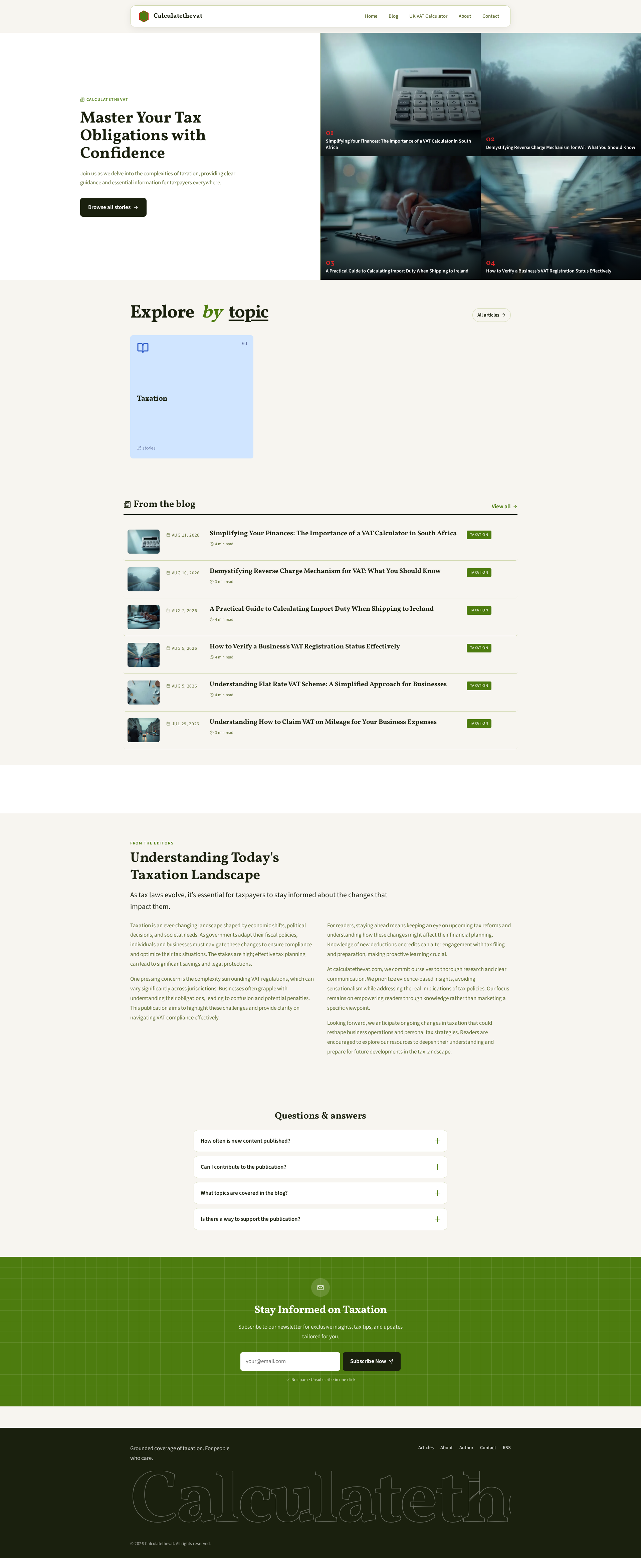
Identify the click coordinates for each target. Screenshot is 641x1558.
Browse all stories (109, 207)
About (465, 16)
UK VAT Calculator (428, 16)
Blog (393, 16)
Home (371, 16)
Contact (490, 16)
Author (466, 1447)
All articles (488, 315)
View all (501, 507)
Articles (426, 1447)
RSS (507, 1447)
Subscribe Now (368, 1361)
